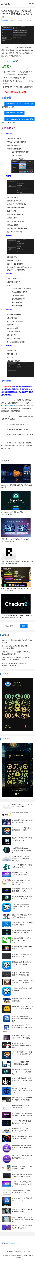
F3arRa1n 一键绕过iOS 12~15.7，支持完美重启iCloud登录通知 (22, 1090)
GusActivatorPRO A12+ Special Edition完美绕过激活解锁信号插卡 (22, 1147)
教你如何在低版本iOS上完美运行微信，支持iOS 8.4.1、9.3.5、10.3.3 (22, 940)
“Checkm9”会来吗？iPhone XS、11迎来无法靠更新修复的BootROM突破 (16, 616)
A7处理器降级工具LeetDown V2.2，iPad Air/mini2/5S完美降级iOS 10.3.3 (22, 850)
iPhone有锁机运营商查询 (20, 812)
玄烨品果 (5, 3)
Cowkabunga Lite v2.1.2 (14, 113)
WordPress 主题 (26, 1252)
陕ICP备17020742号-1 (11, 1243)
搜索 (23, 626)
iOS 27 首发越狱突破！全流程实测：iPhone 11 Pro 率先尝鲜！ (16, 589)
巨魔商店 (25, 1255)
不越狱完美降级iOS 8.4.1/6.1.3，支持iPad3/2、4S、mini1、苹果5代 (22, 1219)
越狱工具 (31, 1255)
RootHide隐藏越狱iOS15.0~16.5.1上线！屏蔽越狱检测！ (21, 1045)
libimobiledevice (10, 406)
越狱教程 (13, 1255)
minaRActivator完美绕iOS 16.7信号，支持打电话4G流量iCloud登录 (22, 1019)
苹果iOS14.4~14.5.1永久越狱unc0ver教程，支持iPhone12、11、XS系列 (22, 859)
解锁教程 (7, 1255)
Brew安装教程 (17, 1258)
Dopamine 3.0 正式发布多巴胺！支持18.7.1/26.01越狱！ (14, 513)
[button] (30, 4)
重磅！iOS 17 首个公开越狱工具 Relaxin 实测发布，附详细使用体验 (17, 562)
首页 (2, 1255)
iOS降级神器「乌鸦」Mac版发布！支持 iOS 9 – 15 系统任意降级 (22, 1072)
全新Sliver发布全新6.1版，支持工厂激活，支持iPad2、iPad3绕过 (22, 1184)
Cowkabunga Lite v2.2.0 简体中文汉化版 (19, 104)
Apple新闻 (5, 20)
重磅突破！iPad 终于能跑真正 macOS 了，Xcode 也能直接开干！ (16, 540)
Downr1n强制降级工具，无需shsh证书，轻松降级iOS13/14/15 (21, 882)
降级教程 (19, 1255)
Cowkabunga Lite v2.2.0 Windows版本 (19, 119)
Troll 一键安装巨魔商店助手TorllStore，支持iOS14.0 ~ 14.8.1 (20, 906)
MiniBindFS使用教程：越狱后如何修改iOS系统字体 (16, 486)
